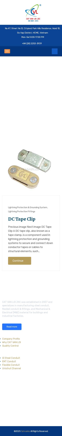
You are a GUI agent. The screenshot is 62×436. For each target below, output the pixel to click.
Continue (18, 260)
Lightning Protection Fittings (21, 211)
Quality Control (10, 345)
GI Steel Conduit (11, 358)
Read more (11, 326)
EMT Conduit (9, 361)
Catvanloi (25, 431)
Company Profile (11, 338)
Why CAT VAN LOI (11, 342)
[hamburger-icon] (7, 51)
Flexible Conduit (11, 365)
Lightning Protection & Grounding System (27, 207)
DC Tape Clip (21, 219)
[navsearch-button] (55, 51)
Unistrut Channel (11, 368)
